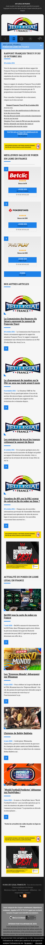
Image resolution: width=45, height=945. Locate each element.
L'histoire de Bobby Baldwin (18, 733)
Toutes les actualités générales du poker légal (22, 134)
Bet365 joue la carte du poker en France (20, 616)
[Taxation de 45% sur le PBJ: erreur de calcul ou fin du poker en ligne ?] (22, 483)
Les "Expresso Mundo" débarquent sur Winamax (21, 675)
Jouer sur (23, 190)
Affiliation (33, 890)
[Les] (6, 701)
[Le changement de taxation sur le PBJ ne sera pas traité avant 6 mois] (22, 365)
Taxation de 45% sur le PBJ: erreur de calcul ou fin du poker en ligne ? (22, 500)
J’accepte (38, 943)
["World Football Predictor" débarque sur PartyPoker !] (22, 774)
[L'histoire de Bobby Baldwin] (22, 718)
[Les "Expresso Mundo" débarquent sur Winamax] (22, 659)
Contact (27, 893)
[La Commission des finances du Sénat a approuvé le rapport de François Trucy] (22, 303)
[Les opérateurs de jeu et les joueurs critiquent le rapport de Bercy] (22, 424)
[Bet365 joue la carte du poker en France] (22, 600)
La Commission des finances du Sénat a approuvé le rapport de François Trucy (20, 321)
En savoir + (28, 943)
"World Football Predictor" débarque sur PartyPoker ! (22, 791)
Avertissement (23, 890)
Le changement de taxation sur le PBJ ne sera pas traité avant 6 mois (22, 381)
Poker (22, 274)
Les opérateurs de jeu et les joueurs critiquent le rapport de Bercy (22, 440)
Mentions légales (10, 890)
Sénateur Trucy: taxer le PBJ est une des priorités (22, 121)
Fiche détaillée (23, 195)
